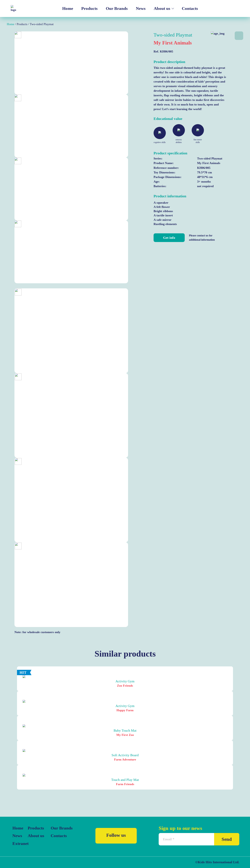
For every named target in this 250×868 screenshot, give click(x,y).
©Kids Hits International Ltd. (217, 862)
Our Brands (117, 8)
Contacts (190, 8)
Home (67, 8)
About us (162, 8)
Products (89, 8)
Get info (169, 237)
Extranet (19, 843)
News (141, 8)
